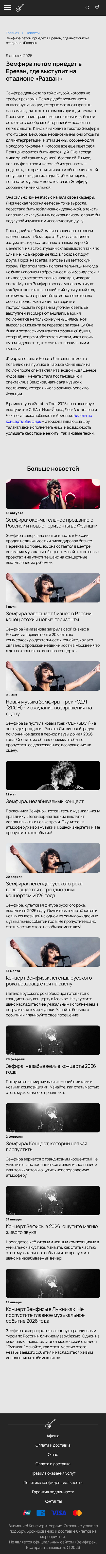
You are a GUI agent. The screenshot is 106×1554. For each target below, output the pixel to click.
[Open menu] (7, 8)
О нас (53, 1454)
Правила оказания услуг (53, 1473)
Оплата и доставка (53, 1445)
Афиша (53, 1435)
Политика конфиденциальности (53, 1482)
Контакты (53, 1501)
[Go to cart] (97, 8)
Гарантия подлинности (53, 1492)
